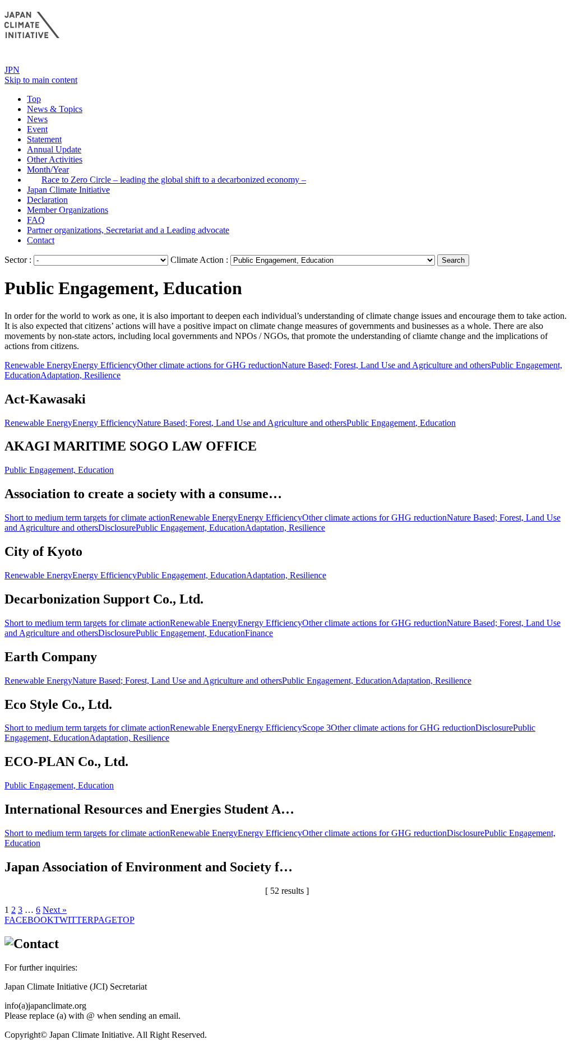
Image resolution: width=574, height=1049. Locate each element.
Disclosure (117, 527)
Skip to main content (40, 80)
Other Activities (54, 159)
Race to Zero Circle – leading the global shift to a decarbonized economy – (173, 179)
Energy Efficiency (104, 365)
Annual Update (54, 149)
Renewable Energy (38, 365)
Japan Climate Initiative (68, 189)
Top (34, 99)
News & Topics (54, 109)
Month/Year (48, 169)
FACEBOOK (29, 920)
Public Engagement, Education (401, 423)
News (37, 119)
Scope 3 (316, 727)
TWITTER (74, 920)
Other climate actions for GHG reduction (209, 365)
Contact (40, 240)
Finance (259, 633)
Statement (44, 139)
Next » (55, 910)
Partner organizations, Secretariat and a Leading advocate (128, 230)
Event (37, 129)
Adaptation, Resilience (80, 375)
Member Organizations (67, 210)
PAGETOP (114, 920)
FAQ (36, 220)
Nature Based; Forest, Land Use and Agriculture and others (386, 365)
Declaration (47, 200)
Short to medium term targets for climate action (87, 517)
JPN (12, 70)
